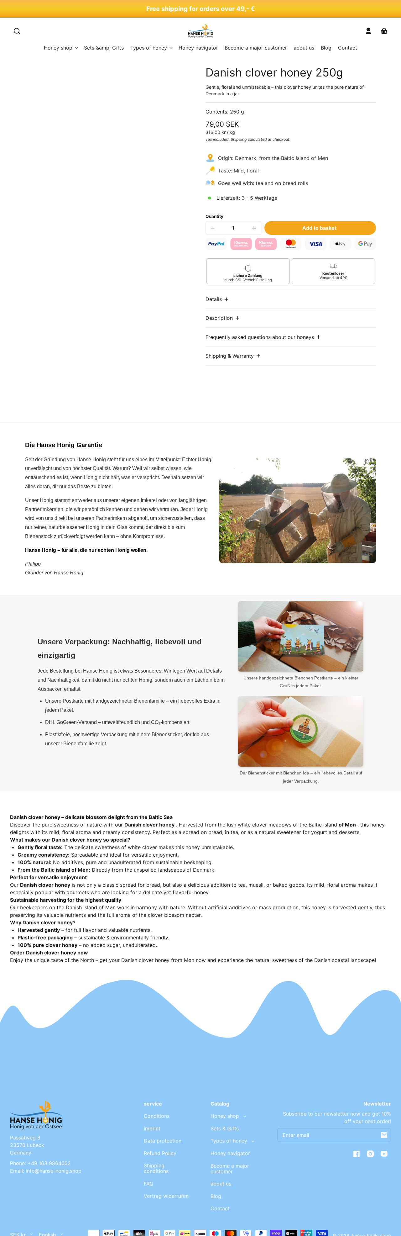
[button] (217, 299)
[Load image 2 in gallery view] (77, 266)
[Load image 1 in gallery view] (56, 266)
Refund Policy (160, 1153)
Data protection (162, 1141)
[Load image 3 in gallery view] (97, 266)
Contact (220, 1208)
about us (221, 1184)
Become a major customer (230, 1169)
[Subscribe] (384, 1135)
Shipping (239, 139)
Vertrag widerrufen (166, 1196)
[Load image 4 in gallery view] (118, 266)
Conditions (156, 1116)
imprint (152, 1128)
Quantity (214, 216)
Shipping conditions (156, 1168)
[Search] (17, 31)
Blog (216, 1196)
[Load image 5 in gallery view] (138, 266)
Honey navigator (230, 1153)
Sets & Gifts (225, 1128)
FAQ (148, 1184)
